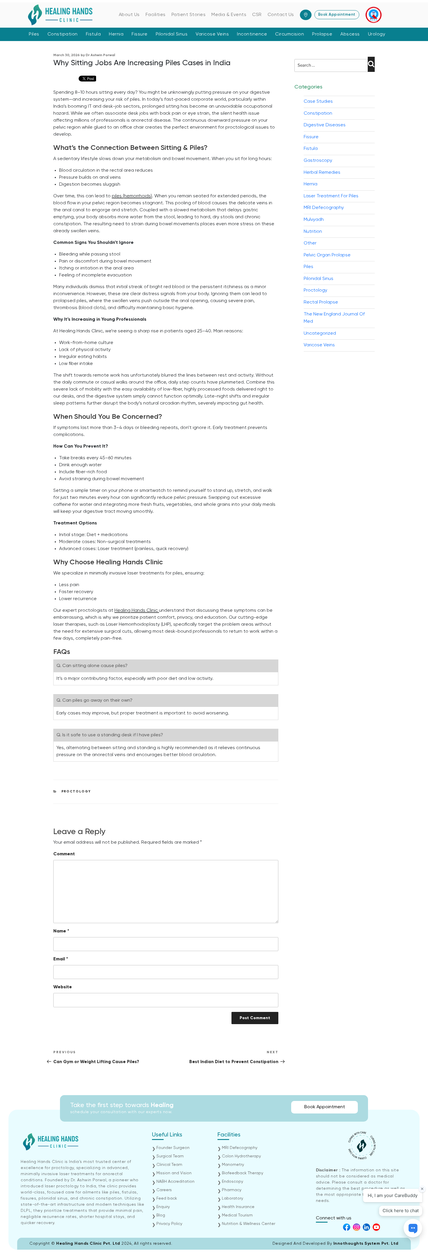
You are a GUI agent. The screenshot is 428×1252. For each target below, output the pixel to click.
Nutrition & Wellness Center (248, 1224)
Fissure (140, 34)
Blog (160, 1215)
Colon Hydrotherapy (241, 1156)
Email (60, 959)
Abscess (350, 34)
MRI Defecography (324, 207)
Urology (376, 34)
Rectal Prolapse (321, 302)
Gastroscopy (318, 160)
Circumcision (289, 34)
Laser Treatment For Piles (331, 196)
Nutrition (313, 231)
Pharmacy (231, 1190)
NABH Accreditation (175, 1182)
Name (61, 931)
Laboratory (232, 1198)
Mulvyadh (314, 219)
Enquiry (163, 1207)
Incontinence (252, 34)
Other (310, 243)
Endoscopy (232, 1182)
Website (62, 987)
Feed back (166, 1198)
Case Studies (318, 101)
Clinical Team (169, 1165)
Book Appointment (337, 15)
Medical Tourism (237, 1215)
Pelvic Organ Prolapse (327, 255)
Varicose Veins (212, 34)
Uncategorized (320, 333)
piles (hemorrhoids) (132, 196)
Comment (64, 854)
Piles (34, 34)
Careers (164, 1190)
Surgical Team (170, 1156)
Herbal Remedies (322, 172)
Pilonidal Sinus (172, 34)
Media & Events (228, 15)
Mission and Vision (174, 1173)
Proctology (76, 791)
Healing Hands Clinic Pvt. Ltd (88, 1244)
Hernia (116, 34)
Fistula (93, 34)
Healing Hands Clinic (136, 610)
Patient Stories (188, 15)
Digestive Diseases (325, 125)
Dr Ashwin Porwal (100, 55)
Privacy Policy (169, 1224)
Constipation (62, 34)
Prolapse (322, 34)
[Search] (371, 64)
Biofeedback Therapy (242, 1173)
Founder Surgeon (173, 1148)
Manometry (233, 1165)
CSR (257, 15)
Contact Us (281, 15)
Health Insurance (238, 1207)
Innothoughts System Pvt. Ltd (366, 1244)
